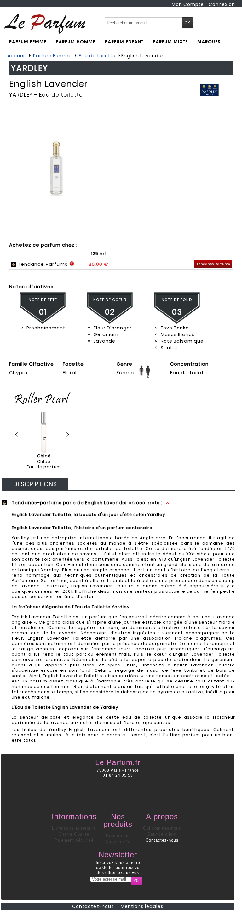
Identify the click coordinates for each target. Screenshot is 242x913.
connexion (222, 4)
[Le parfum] (44, 23)
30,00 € (98, 264)
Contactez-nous (162, 840)
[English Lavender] (56, 167)
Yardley (21, 95)
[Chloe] (44, 432)
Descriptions (35, 484)
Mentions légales (142, 906)
